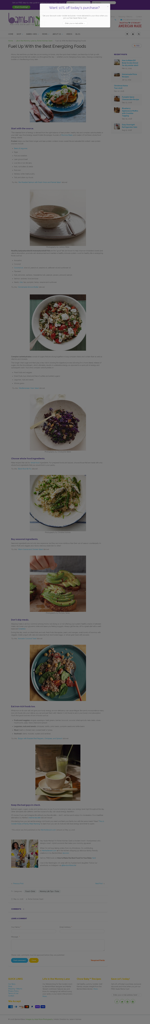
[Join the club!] (84, 23)
